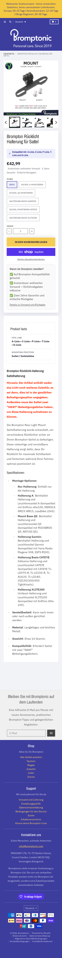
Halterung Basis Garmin (22, 201)
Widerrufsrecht (20, 935)
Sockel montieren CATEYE (23, 209)
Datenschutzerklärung (39, 935)
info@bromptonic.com (31, 846)
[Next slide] (56, 122)
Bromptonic (23, 933)
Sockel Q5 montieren (21, 193)
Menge (10, 226)
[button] (14, 122)
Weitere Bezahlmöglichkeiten (31, 259)
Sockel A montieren (32, 184)
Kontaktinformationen (42, 941)
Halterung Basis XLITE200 (23, 217)
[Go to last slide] (6, 122)
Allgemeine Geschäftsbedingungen (31, 938)
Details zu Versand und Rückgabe (27, 304)
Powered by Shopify (41, 933)
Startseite (8, 54)
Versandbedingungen (19, 941)
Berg (12, 184)
